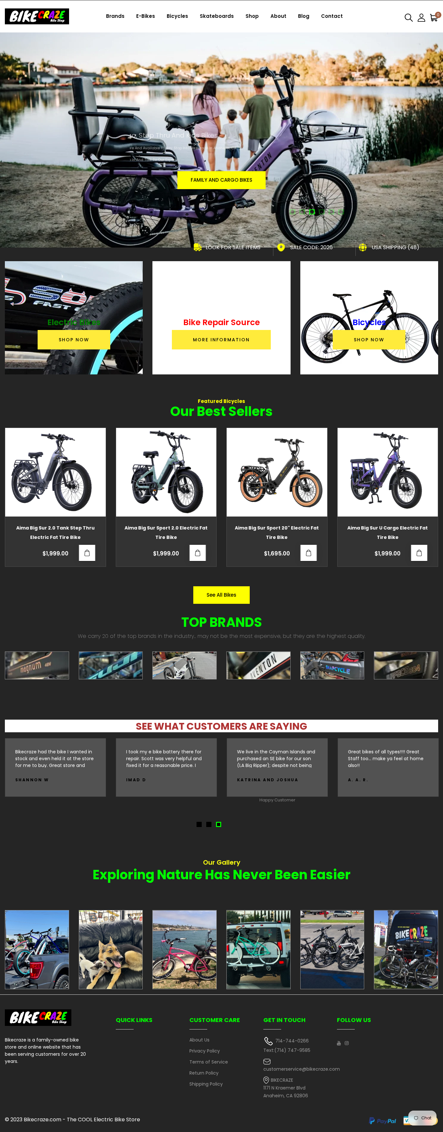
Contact (332, 16)
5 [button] (332, 212)
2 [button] (302, 212)
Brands (115, 16)
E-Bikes (145, 16)
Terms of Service (208, 1062)
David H (248, 780)
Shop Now (74, 339)
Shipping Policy (206, 1084)
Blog (303, 16)
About (278, 16)
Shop (252, 16)
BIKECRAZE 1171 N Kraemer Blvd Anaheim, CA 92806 (285, 1088)
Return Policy (204, 1073)
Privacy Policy (204, 1051)
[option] (221, 134)
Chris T (359, 780)
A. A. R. (136, 780)
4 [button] (322, 212)
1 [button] (293, 212)
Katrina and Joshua (46, 780)
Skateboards (217, 16)
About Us (199, 1040)
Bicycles (177, 16)
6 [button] (341, 212)
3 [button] (312, 212)
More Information (221, 339)
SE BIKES (221, 179)
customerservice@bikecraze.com (301, 1069)
